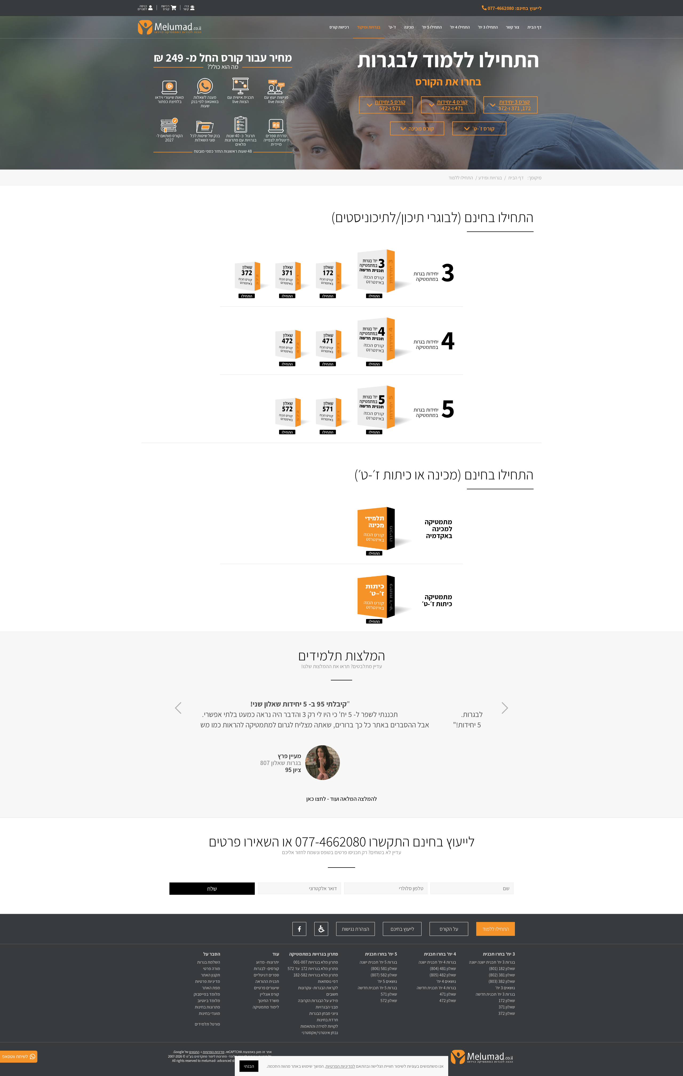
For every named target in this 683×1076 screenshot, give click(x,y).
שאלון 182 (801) (502, 968)
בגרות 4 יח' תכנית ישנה (437, 962)
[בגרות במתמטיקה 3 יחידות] (384, 272)
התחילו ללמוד (495, 928)
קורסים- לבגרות (266, 968)
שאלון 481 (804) (443, 968)
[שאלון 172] (334, 277)
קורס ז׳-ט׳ (483, 128)
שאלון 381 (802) (502, 975)
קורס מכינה (421, 128)
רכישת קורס (339, 27)
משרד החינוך (268, 1000)
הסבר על (211, 954)
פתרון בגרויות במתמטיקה (313, 954)
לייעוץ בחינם (402, 928)
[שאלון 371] (293, 277)
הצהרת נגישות (355, 928)
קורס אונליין (269, 994)
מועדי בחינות (209, 1013)
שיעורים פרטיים (266, 988)
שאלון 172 (507, 1000)
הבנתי (249, 1066)
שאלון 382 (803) (502, 981)
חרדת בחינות (327, 1020)
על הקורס (449, 928)
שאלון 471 (448, 994)
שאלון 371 (507, 1007)
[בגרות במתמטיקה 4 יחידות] (384, 340)
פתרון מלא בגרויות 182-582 (315, 975)
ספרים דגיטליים (266, 975)
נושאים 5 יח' (387, 981)
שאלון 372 (506, 1013)
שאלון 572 (388, 1000)
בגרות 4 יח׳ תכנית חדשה (436, 988)
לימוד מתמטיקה (266, 1007)
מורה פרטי (211, 968)
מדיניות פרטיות (207, 981)
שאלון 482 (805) (443, 975)
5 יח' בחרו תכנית (381, 954)
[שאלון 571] (334, 413)
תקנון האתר (210, 975)
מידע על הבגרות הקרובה (318, 1000)
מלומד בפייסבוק (207, 994)
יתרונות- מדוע (267, 962)
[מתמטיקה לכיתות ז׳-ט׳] (384, 597)
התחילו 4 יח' (460, 27)
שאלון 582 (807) (384, 975)
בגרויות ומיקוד (368, 27)
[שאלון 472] (293, 345)
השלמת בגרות (208, 962)
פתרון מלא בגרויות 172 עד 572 (313, 968)
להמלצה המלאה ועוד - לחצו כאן (341, 799)
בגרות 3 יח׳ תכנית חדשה (495, 994)
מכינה (409, 27)
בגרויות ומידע (490, 178)
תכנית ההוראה (267, 981)
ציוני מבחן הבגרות (323, 1013)
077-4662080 (330, 841)
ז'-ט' (392, 27)
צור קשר (512, 27)
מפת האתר (211, 988)
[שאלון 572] (293, 413)
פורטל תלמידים (207, 1024)
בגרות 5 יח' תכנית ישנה (378, 962)
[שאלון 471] (334, 345)
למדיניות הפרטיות (340, 1066)
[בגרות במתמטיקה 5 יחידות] (384, 408)
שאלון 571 (389, 994)
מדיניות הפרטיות (213, 1052)
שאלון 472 (447, 1000)
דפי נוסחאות (328, 981)
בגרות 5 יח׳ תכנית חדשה (377, 988)
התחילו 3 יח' (488, 27)
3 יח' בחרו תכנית (499, 954)
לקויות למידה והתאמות (319, 1026)
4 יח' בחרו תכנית (440, 954)
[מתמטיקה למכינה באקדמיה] (384, 529)
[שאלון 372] (253, 277)
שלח (212, 888)
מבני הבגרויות (327, 1007)
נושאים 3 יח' (505, 988)
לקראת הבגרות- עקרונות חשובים (318, 991)
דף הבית (534, 27)
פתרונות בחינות (207, 1007)
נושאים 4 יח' (446, 981)
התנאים (194, 1052)
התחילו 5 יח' (432, 27)
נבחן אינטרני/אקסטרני (320, 1032)
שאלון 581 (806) (384, 968)
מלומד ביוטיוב (208, 1000)
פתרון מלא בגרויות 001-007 (315, 962)
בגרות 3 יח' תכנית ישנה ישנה (492, 962)
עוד (275, 954)
